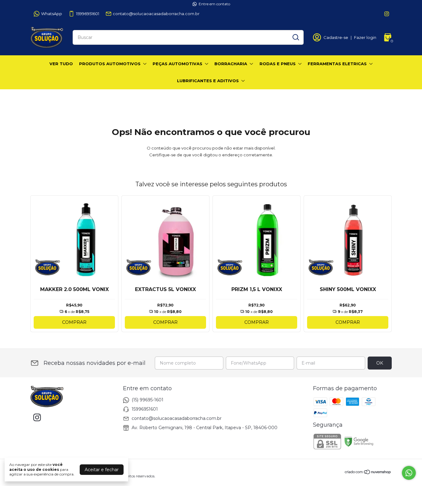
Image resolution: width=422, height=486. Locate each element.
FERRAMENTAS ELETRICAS (337, 63)
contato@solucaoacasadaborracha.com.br (156, 13)
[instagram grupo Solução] (387, 14)
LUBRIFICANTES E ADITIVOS (208, 80)
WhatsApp (51, 13)
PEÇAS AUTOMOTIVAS (177, 63)
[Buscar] (295, 37)
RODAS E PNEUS (278, 63)
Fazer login (365, 37)
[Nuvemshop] (368, 473)
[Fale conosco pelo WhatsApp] (409, 473)
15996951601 (87, 13)
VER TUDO (61, 63)
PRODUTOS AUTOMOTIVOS (110, 63)
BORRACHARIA (230, 63)
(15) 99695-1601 (147, 400)
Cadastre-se (335, 37)
